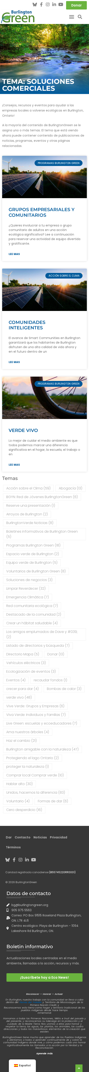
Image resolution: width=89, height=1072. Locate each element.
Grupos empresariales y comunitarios (42, 212)
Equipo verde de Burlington (31, 562)
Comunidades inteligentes (27, 325)
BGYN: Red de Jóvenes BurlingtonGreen (42, 496)
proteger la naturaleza (27, 766)
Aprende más (44, 1053)
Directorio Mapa (22, 654)
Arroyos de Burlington (27, 514)
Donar (55, 654)
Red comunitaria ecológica (32, 605)
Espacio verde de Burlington (32, 553)
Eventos (15, 680)
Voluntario (18, 801)
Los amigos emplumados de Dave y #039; (42, 634)
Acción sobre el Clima (28, 488)
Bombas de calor (64, 688)
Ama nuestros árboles (27, 732)
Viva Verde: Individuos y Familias (36, 714)
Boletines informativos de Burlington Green (42, 534)
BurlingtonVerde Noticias (29, 522)
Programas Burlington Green (33, 545)
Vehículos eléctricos (26, 662)
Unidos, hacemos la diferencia (35, 792)
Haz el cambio (21, 740)
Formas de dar (53, 801)
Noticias (40, 837)
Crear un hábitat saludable (32, 623)
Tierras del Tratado (30, 1002)
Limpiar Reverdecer (26, 588)
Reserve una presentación (30, 505)
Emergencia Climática (27, 597)
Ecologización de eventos (31, 671)
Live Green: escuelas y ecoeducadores (41, 723)
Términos (13, 847)
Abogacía (70, 488)
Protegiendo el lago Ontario (32, 757)
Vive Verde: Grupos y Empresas (35, 706)
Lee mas (14, 254)
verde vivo (23, 430)
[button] (72, 17)
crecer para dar (22, 688)
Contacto (22, 837)
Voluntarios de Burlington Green (36, 571)
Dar (9, 837)
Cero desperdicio (24, 809)
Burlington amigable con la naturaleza (42, 749)
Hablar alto (19, 783)
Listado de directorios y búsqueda (38, 645)
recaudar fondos (50, 680)
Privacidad (58, 837)
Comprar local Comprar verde (35, 775)
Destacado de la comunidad (33, 614)
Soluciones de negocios (29, 579)
